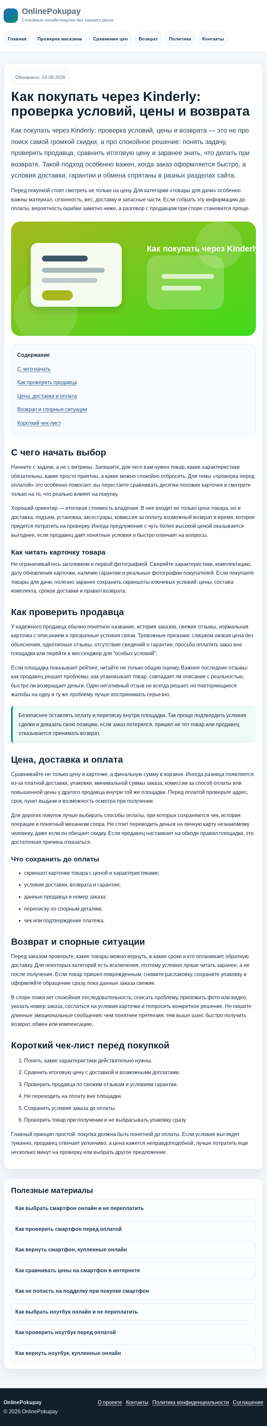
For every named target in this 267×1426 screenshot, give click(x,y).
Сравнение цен (110, 38)
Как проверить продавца (47, 382)
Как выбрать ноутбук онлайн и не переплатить (76, 1312)
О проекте (110, 1402)
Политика (180, 38)
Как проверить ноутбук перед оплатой (65, 1332)
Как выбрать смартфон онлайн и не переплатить (79, 1208)
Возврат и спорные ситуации (52, 409)
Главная (17, 38)
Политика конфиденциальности (190, 1402)
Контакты (213, 38)
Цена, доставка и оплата (47, 396)
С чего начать (33, 369)
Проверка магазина (59, 38)
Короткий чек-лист (39, 423)
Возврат (148, 38)
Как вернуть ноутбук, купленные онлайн (68, 1353)
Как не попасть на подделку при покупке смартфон (82, 1291)
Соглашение (248, 1402)
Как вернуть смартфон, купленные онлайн (71, 1249)
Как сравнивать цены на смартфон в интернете (77, 1270)
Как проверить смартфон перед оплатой (68, 1229)
